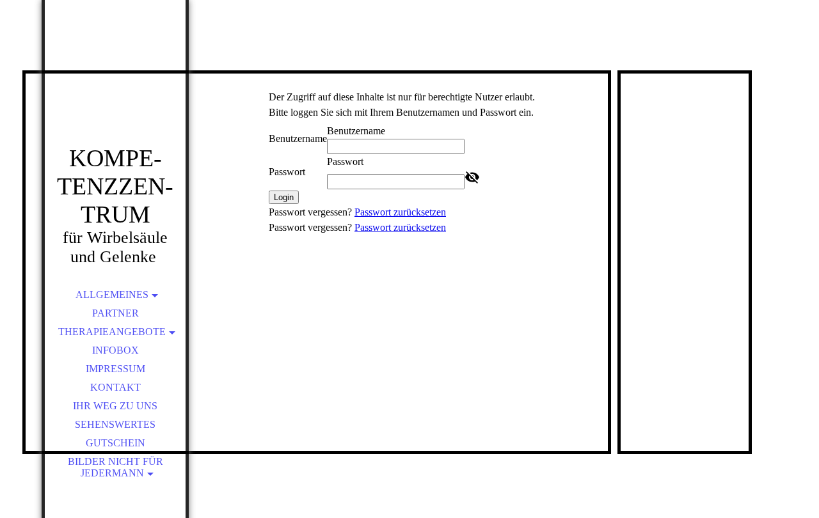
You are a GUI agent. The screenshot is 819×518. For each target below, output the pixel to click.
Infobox (115, 350)
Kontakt (115, 387)
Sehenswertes (115, 424)
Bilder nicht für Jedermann (115, 467)
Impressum (115, 368)
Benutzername (298, 138)
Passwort (287, 171)
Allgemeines (112, 294)
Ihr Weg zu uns (115, 405)
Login (284, 197)
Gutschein (115, 442)
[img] (115, 89)
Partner (115, 313)
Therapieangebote (112, 331)
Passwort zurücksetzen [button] (400, 212)
